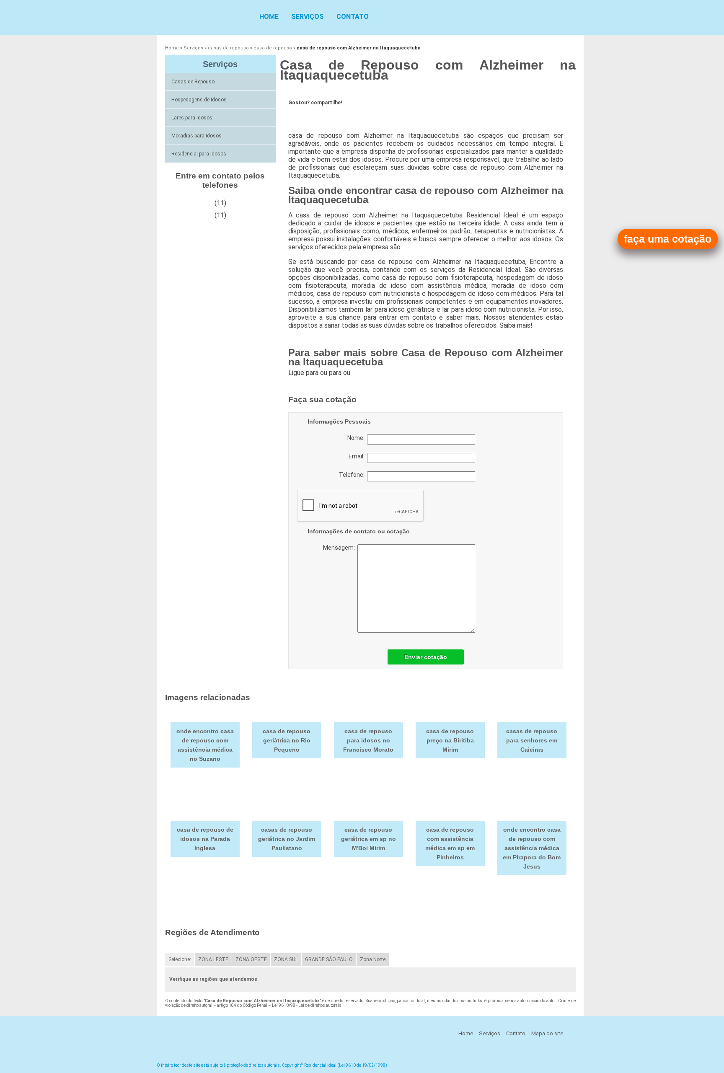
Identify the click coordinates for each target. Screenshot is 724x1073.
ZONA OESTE (251, 959)
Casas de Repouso (193, 82)
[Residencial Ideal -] (205, 17)
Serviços (307, 17)
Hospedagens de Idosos (199, 100)
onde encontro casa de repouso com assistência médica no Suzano (205, 745)
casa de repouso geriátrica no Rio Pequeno (286, 740)
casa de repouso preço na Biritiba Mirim (450, 740)
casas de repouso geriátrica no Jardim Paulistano (286, 838)
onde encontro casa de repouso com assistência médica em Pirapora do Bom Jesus (532, 848)
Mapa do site (547, 1033)
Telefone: (353, 474)
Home (269, 17)
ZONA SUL (286, 959)
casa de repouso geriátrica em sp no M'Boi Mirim (368, 838)
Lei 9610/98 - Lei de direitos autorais (306, 1005)
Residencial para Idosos (198, 154)
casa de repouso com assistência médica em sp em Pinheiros (450, 843)
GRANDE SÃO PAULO (329, 959)
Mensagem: (340, 547)
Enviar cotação (425, 657)
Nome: (357, 437)
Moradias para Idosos (196, 136)
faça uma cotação (667, 239)
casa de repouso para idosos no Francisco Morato (368, 740)
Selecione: (179, 959)
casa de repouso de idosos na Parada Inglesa (205, 838)
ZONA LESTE (213, 959)
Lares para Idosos (191, 118)
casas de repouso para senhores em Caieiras (531, 740)
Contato (352, 17)
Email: (358, 456)
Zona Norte (372, 959)
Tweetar (303, 115)
